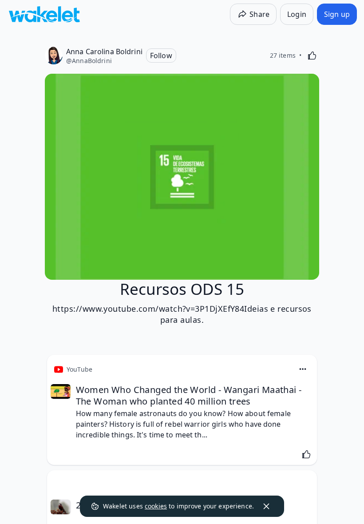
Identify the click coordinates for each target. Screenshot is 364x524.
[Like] (312, 55)
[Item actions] (303, 369)
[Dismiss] (266, 506)
